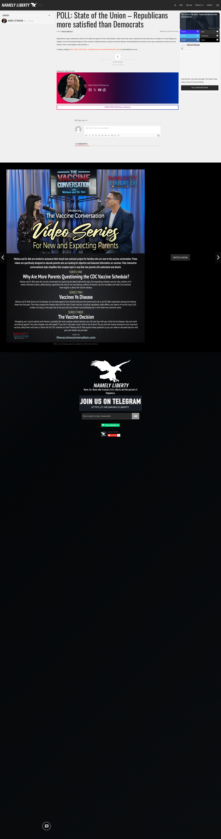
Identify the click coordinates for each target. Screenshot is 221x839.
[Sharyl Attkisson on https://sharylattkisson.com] (32, 21)
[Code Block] (108, 135)
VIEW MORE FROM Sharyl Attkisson (118, 107)
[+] (118, 135)
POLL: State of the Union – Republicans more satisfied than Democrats (94, 49)
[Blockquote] (105, 135)
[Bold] (86, 135)
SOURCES (209, 5)
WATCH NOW (180, 257)
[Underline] (92, 135)
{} (115, 135)
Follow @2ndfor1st (111, 425)
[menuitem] (175, 5)
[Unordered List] (102, 135)
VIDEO (188, 5)
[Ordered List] (99, 135)
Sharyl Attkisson (15, 20)
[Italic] (89, 135)
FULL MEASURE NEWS (200, 88)
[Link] (112, 135)
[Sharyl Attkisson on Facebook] (25, 21)
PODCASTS (198, 5)
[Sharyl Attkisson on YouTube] (30, 21)
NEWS (181, 5)
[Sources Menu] (217, 5)
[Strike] (96, 135)
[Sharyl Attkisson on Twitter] (27, 21)
